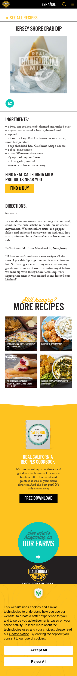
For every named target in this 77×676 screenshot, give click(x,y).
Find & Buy (19, 188)
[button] (72, 4)
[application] (38, 630)
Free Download (38, 498)
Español (49, 4)
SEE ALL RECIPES (21, 17)
